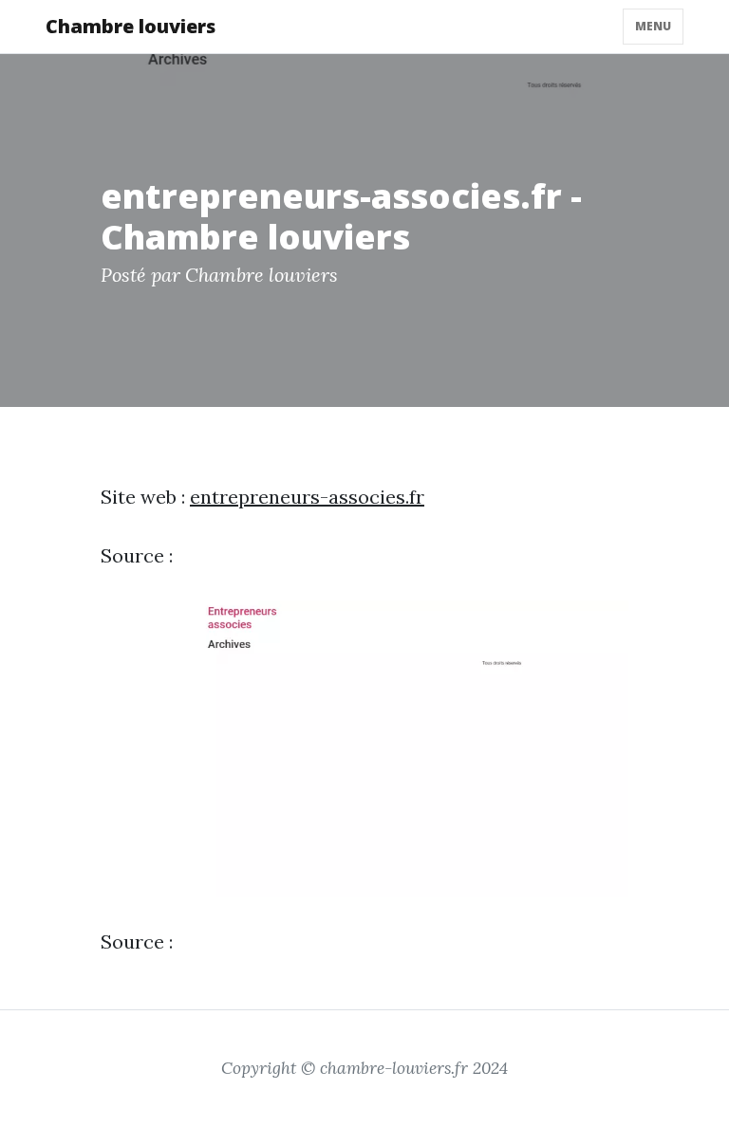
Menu (653, 26)
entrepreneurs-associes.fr (307, 496)
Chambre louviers (130, 26)
